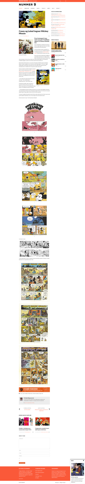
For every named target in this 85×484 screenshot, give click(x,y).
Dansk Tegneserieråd (38, 470)
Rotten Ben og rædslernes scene (60, 60)
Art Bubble (37, 477)
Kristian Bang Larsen (29, 398)
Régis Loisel (41, 393)
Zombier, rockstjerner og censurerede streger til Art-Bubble (25, 430)
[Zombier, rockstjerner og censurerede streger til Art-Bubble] (26, 425)
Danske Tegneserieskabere (39, 472)
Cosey (21, 393)
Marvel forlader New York (61, 22)
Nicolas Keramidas (36, 393)
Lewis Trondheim (25, 393)
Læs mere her (21, 478)
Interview (32, 8)
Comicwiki (37, 474)
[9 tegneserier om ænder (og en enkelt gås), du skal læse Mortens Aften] (42, 425)
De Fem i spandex (27, 409)
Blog (53, 8)
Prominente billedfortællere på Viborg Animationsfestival (56, 51)
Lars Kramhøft (54, 22)
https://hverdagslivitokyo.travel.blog (29, 402)
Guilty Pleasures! (60, 30)
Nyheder (20, 8)
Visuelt (38, 8)
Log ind (57, 482)
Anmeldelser (26, 8)
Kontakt (57, 8)
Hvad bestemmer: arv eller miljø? (59, 64)
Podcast (43, 8)
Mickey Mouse (30, 393)
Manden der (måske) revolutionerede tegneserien (41, 410)
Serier (48, 8)
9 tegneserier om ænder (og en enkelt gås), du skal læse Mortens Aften (42, 430)
